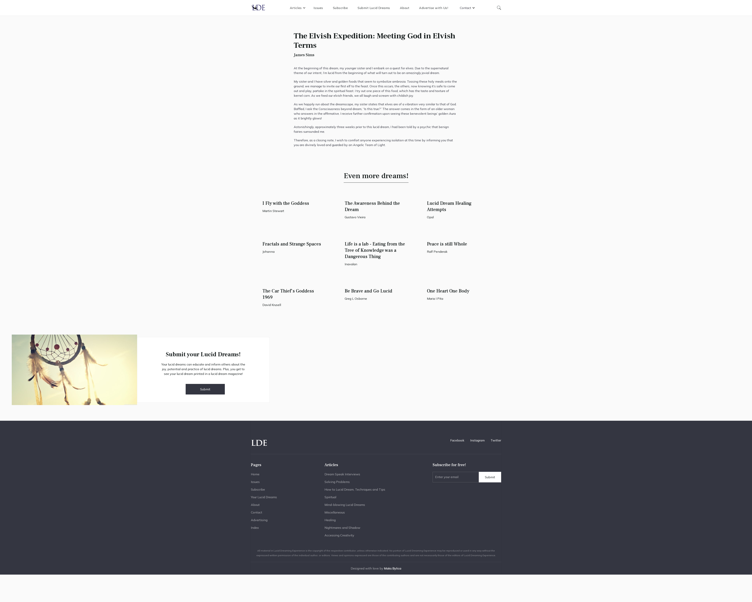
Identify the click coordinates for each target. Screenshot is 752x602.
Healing (330, 520)
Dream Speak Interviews (342, 474)
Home (255, 474)
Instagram (477, 440)
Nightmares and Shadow (342, 528)
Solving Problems (337, 482)
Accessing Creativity (339, 535)
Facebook (457, 440)
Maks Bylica (392, 568)
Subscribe (340, 8)
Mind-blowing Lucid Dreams (344, 505)
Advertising (259, 520)
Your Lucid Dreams (264, 497)
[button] (298, 8)
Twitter (496, 440)
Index (255, 528)
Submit (205, 389)
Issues (318, 8)
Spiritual (330, 497)
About (404, 8)
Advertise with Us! (433, 8)
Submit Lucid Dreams (374, 8)
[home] (258, 8)
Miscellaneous (334, 512)
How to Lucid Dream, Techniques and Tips (354, 489)
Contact (256, 512)
